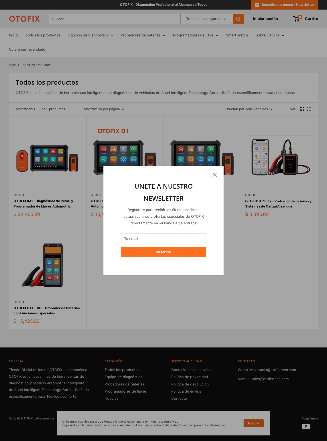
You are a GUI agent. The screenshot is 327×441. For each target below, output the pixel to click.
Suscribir (163, 252)
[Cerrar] (214, 174)
